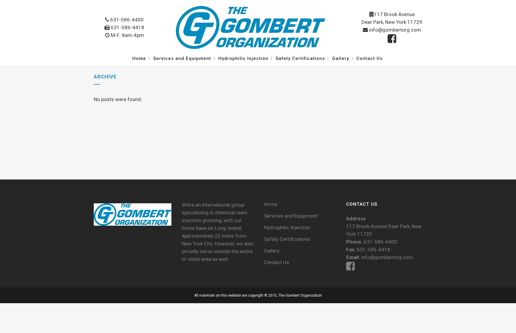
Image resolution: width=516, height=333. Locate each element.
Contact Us (276, 262)
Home (270, 204)
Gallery (272, 251)
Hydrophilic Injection (287, 227)
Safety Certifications (287, 239)
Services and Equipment (291, 216)
